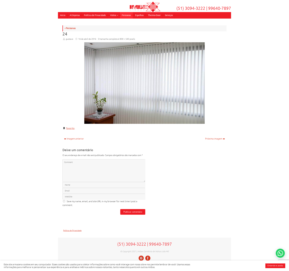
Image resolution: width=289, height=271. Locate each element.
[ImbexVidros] (141, 258)
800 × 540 (124, 39)
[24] (144, 83)
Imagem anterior (75, 138)
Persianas (70, 28)
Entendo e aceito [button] (275, 265)
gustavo (69, 39)
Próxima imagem (213, 138)
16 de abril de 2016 (87, 39)
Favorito (70, 128)
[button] (280, 253)
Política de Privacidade (72, 230)
